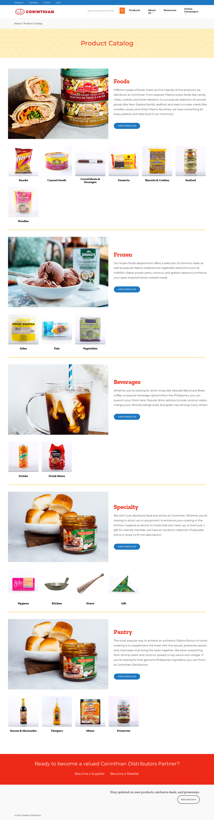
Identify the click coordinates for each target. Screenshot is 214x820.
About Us (152, 11)
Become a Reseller (124, 774)
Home (17, 23)
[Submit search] (122, 11)
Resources (170, 10)
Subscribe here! (188, 799)
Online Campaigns (191, 10)
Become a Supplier (90, 774)
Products (134, 10)
